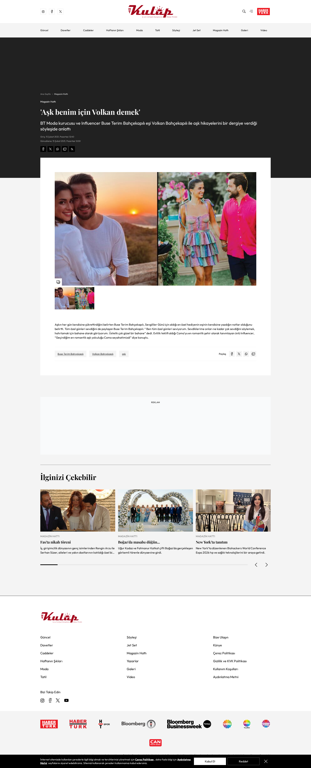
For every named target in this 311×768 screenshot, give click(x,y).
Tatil (157, 30)
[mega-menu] (251, 11)
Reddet (243, 761)
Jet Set (196, 30)
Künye (217, 645)
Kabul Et (210, 761)
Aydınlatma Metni (225, 677)
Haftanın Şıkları (115, 30)
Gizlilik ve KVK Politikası (230, 661)
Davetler (66, 30)
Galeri (244, 30)
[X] (58, 701)
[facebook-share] (43, 149)
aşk (124, 354)
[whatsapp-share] (57, 149)
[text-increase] (72, 149)
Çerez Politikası (224, 653)
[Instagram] (42, 701)
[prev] (256, 564)
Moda (139, 30)
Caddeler (88, 30)
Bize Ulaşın (220, 637)
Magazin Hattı (220, 30)
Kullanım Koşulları (225, 669)
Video (263, 30)
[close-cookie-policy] (266, 761)
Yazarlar (133, 661)
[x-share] (50, 149)
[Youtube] (66, 701)
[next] (266, 564)
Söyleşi (176, 30)
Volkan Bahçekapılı (102, 354)
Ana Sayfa (45, 94)
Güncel (44, 30)
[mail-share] (65, 149)
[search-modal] (244, 11)
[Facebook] (50, 701)
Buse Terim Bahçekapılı (71, 354)
